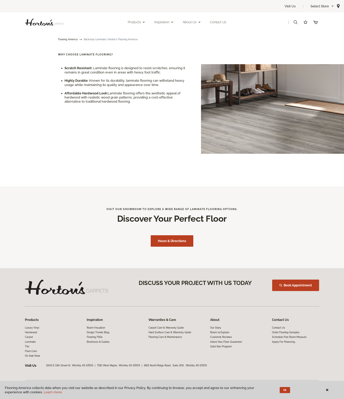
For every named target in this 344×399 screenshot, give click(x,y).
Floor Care (31, 351)
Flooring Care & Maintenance (165, 337)
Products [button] (134, 22)
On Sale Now (32, 355)
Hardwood (31, 332)
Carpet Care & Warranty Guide (166, 327)
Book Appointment (298, 285)
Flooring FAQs (94, 337)
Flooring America (68, 39)
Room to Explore (219, 332)
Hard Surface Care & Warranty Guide (170, 332)
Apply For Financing (283, 341)
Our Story (215, 327)
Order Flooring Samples (285, 332)
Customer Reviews (221, 337)
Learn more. (53, 392)
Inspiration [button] (161, 22)
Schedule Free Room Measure (289, 337)
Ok (285, 390)
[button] (322, 6)
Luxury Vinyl (32, 327)
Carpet (29, 337)
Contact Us (218, 22)
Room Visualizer (96, 327)
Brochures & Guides (98, 341)
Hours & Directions (172, 241)
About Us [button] (190, 22)
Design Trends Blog (98, 332)
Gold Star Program (221, 346)
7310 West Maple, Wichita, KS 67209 (118, 365)
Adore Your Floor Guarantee (226, 341)
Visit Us (290, 6)
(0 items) (315, 22)
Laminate (30, 341)
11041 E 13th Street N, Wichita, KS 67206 (69, 365)
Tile (27, 346)
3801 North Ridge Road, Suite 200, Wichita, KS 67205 (175, 365)
